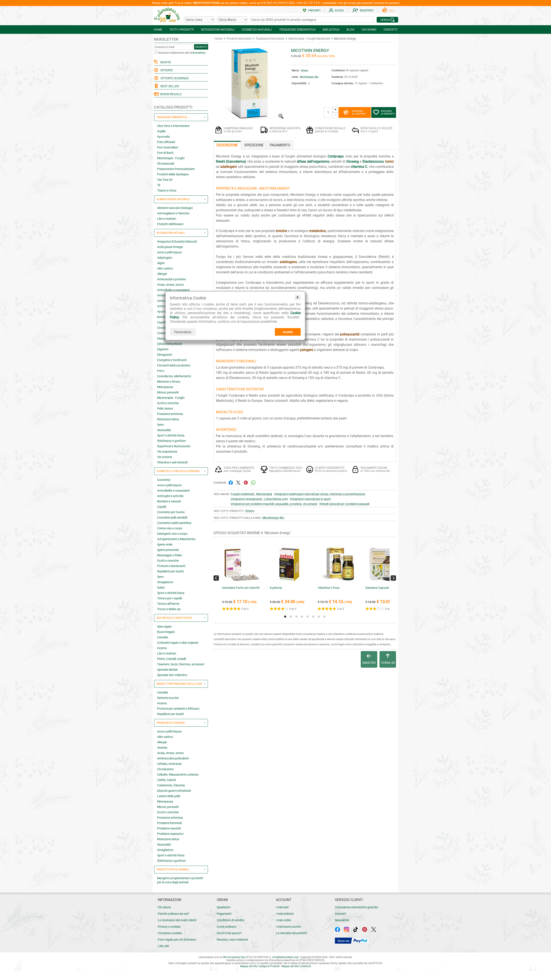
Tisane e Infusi (166, 190)
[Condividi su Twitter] (238, 482)
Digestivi (162, 349)
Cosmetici (163, 480)
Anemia (162, 747)
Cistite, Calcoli (166, 780)
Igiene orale (164, 544)
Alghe (161, 263)
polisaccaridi (349, 334)
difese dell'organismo (313, 161)
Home (219, 38)
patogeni (306, 350)
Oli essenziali (165, 163)
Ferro (160, 371)
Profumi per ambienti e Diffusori (178, 708)
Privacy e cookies (169, 926)
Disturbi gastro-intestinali (174, 790)
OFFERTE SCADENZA (174, 78)
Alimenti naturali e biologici (175, 208)
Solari (161, 587)
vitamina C (359, 167)
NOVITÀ (165, 62)
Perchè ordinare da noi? (173, 913)
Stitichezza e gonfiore (171, 441)
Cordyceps (336, 156)
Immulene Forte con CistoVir (241, 587)
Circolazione (165, 769)
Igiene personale (168, 550)
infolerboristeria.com (285, 957)
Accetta (288, 332)
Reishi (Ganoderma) (231, 161)
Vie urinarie (164, 457)
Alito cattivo (165, 268)
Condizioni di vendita (230, 920)
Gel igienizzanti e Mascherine (176, 539)
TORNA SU (388, 662)
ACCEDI (339, 10)
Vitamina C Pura (328, 587)
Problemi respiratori (170, 833)
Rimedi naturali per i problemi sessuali (344, 504)
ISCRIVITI (201, 46)
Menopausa (165, 387)
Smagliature (165, 582)
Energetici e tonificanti (172, 360)
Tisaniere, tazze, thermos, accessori (180, 664)
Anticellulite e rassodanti (173, 290)
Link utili (163, 946)
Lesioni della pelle (168, 796)
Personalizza (182, 332)
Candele (162, 637)
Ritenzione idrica (168, 419)
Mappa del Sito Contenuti (296, 966)
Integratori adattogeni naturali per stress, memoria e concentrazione (319, 494)
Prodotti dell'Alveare (170, 224)
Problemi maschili (169, 828)
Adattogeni (164, 257)
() (391, 10)
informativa (198, 52)
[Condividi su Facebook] (231, 482)
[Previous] (216, 578)
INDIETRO (369, 662)
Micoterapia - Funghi (170, 158)
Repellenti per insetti (170, 571)
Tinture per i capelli (169, 598)
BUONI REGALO (170, 94)
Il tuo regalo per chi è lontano (177, 939)
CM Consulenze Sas (233, 957)
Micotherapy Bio (309, 76)
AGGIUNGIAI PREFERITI (388, 112)
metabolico (317, 231)
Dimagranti (164, 354)
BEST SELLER (169, 86)
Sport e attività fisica (170, 435)
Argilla (161, 131)
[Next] (393, 578)
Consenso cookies (170, 933)
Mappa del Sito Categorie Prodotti (260, 966)
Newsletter (342, 920)
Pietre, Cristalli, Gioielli (171, 659)
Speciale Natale (167, 669)
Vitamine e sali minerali (172, 462)
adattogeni (228, 167)
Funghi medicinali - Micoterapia (251, 494)
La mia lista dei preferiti (291, 933)
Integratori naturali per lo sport (310, 499)
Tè (158, 185)
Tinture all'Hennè (168, 603)
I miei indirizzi (285, 913)
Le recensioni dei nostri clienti (177, 920)
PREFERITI (314, 10)
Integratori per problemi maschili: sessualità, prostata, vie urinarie (274, 504)
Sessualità (164, 430)
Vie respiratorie (167, 451)
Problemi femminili (169, 823)
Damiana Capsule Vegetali (382, 587)
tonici (389, 161)
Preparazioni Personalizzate (176, 169)
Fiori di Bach (165, 152)
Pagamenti (224, 913)
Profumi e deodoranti (171, 566)
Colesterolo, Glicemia (171, 785)
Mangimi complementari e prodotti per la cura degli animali (180, 880)
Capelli (161, 506)
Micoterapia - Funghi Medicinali (309, 38)
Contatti (340, 913)
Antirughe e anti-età (170, 496)
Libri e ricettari (166, 218)
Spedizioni (223, 907)
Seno (160, 424)
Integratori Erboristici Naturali (177, 241)
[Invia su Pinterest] (246, 482)
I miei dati (282, 907)
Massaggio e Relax (169, 555)
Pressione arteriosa (170, 414)
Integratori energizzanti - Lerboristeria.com (259, 499)
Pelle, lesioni (165, 408)
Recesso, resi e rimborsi (232, 939)
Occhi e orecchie (168, 403)
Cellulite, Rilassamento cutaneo (178, 774)
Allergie (162, 274)
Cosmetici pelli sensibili (172, 517)
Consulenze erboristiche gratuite (356, 907)
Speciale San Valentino (172, 675)
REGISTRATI (366, 10)
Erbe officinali (166, 142)
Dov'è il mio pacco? (229, 933)
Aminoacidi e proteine (171, 279)
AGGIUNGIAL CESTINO (358, 112)
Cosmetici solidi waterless (174, 523)
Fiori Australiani (167, 147)
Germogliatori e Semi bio (173, 213)
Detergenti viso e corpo (172, 533)
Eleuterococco (373, 161)
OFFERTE (166, 70)
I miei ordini (283, 920)
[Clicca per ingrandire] (249, 118)
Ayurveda (163, 136)
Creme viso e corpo (169, 528)
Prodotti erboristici (239, 38)
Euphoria (276, 587)
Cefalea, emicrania (169, 763)
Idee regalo (164, 626)
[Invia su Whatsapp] (253, 482)
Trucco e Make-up (169, 609)
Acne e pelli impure (169, 252)
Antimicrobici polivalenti (173, 758)
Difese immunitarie (169, 344)
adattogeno (288, 262)
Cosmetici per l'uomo (171, 512)
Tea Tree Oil (164, 179)
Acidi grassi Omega (170, 247)
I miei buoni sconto (288, 926)
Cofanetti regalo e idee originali (177, 642)
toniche (281, 231)
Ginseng (352, 161)
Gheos (304, 70)
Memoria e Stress (168, 381)
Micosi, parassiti (168, 392)
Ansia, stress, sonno (170, 284)
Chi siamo (164, 907)
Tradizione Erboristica (269, 38)
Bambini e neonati (169, 501)
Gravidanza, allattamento (174, 376)
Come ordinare (226, 926)
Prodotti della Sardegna (173, 174)
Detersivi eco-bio (168, 698)
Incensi (162, 648)
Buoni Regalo (166, 632)
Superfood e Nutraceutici (173, 446)
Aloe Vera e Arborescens (173, 126)
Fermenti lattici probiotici (173, 365)
